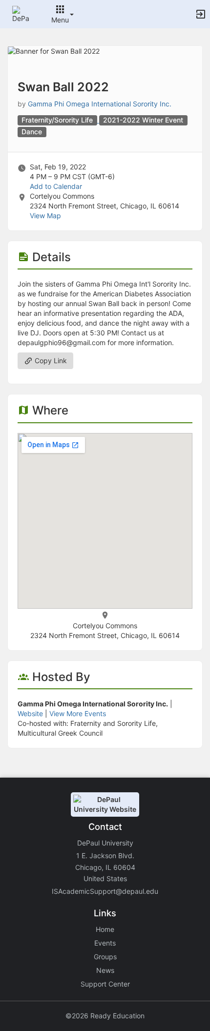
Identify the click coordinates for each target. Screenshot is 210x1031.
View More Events (77, 713)
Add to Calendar (56, 186)
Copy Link (50, 360)
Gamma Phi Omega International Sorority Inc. (99, 104)
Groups (105, 956)
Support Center (105, 984)
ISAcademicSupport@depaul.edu (105, 891)
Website (30, 713)
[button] (21, 13)
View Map (45, 215)
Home (105, 929)
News (105, 970)
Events (105, 943)
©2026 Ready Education (105, 1015)
